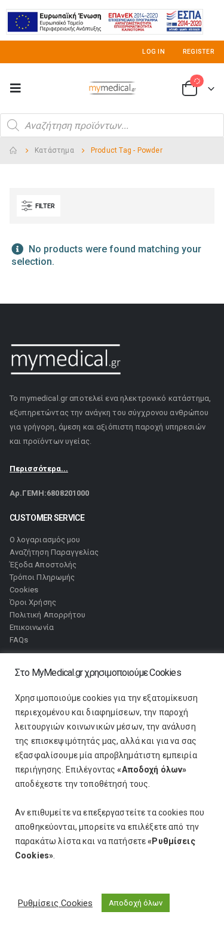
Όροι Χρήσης (33, 602)
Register (198, 51)
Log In (153, 51)
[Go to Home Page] (14, 150)
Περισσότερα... (39, 468)
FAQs (19, 639)
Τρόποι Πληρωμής (42, 577)
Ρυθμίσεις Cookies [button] (55, 903)
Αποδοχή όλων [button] (135, 902)
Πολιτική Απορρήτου (47, 614)
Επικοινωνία (32, 627)
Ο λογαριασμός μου (45, 539)
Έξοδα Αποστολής (43, 564)
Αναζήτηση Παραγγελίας (54, 552)
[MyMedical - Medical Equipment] (112, 88)
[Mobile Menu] (19, 88)
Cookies (24, 589)
